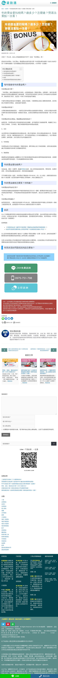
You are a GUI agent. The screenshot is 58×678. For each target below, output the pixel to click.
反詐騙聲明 (27, 619)
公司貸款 (4, 512)
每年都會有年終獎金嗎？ (10, 71)
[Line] (3, 318)
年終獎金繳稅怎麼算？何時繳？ (12, 75)
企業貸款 (4, 502)
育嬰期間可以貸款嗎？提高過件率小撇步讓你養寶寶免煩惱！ (18, 481)
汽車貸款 (4, 538)
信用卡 (3, 504)
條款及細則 (18, 619)
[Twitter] (9, 318)
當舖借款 (4, 541)
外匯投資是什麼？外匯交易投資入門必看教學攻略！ (15, 488)
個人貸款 (4, 508)
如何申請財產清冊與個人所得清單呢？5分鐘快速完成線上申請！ (25, 229)
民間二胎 (33, 599)
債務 (3, 510)
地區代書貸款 (5, 521)
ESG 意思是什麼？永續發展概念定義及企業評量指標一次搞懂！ (19, 483)
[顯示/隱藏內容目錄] (20, 69)
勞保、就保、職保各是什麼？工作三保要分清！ (10, 371)
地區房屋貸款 (5, 525)
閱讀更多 (10, 381)
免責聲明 (5, 619)
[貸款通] (9, 3)
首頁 (2, 8)
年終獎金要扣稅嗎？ (9, 73)
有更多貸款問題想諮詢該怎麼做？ (13, 79)
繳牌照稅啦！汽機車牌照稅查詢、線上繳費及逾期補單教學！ (48, 371)
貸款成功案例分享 (6, 547)
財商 (3, 545)
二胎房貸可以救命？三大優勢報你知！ (12, 479)
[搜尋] (53, 443)
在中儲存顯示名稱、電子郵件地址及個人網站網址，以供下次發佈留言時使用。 (29, 429)
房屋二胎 (33, 576)
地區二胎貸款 (5, 519)
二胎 (3, 499)
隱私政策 (11, 619)
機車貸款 (4, 532)
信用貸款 (4, 506)
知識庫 (6, 8)
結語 (5, 77)
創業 (3, 515)
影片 (3, 528)
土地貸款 (4, 517)
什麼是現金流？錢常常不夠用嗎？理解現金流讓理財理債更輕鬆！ (26, 227)
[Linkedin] (11, 318)
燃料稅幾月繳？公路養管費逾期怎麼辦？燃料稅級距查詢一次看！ (29, 371)
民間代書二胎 (5, 534)
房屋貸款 (4, 530)
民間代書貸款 (5, 536)
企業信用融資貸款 (36, 560)
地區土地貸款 (5, 523)
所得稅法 (23, 169)
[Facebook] (6, 318)
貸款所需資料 (5, 549)
